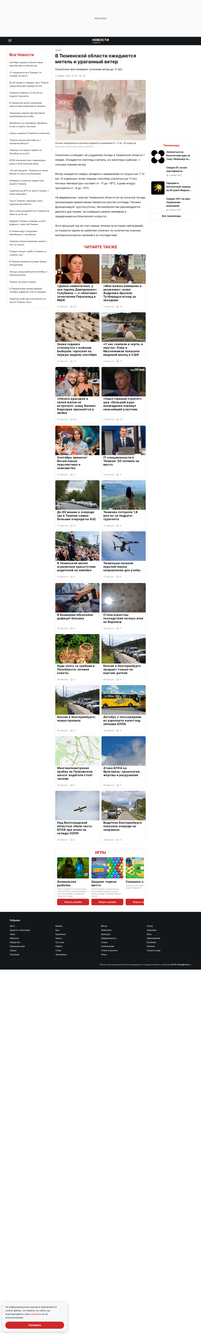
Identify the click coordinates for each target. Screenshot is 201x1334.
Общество (15, 942)
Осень (104, 942)
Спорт (58, 950)
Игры (100, 852)
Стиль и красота (109, 950)
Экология (14, 954)
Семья (13, 950)
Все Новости (21, 54)
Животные (106, 930)
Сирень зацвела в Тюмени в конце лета (29, 133)
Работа (58, 946)
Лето (149, 934)
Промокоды (171, 145)
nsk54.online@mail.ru (180, 964)
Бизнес (59, 926)
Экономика (61, 954)
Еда (57, 930)
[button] (171, 156)
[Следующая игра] (142, 868)
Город (150, 926)
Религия (151, 946)
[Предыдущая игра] (59, 868)
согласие (36, 1314)
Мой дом (14, 938)
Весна (104, 926)
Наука (58, 938)
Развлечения (107, 946)
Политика (151, 942)
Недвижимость (109, 938)
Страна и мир (154, 950)
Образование (153, 938)
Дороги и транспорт (20, 930)
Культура (105, 934)
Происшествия (17, 946)
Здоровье (152, 930)
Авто (12, 926)
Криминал (60, 934)
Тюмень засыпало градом (22, 282)
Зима (58, 50)
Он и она (59, 942)
